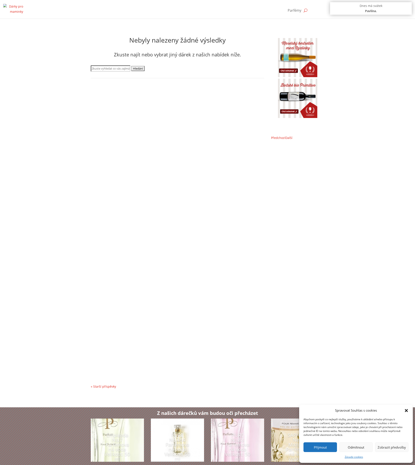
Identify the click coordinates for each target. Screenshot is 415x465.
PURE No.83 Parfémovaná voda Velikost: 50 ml (137, 252)
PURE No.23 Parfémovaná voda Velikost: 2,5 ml (137, 201)
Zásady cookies (354, 457)
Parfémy (294, 10)
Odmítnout (356, 447)
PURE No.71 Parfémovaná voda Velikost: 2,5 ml (137, 351)
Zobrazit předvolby (392, 447)
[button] (406, 410)
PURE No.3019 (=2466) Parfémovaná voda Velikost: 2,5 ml (147, 304)
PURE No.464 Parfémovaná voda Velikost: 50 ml (177, 447)
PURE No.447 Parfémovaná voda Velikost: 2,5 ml (139, 154)
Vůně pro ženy (160, 109)
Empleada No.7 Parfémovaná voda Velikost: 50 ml (140, 102)
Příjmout (320, 447)
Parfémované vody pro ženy (115, 109)
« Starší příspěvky (103, 386)
